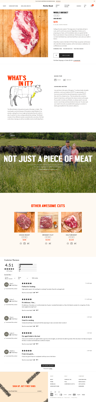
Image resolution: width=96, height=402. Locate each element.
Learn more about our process (48, 169)
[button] (57, 18)
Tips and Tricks (66, 6)
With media (35, 278)
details (58, 1)
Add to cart (66, 55)
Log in (85, 6)
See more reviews (48, 365)
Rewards (81, 386)
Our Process (82, 379)
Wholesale (82, 381)
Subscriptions (54, 386)
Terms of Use (67, 397)
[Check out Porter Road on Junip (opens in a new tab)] (50, 368)
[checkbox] (35, 278)
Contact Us (67, 379)
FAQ (65, 381)
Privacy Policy (74, 397)
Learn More (76, 60)
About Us (58, 6)
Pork (51, 381)
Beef (51, 379)
